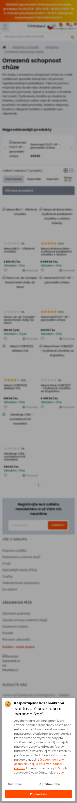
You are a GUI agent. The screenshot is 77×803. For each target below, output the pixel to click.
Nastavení (15, 784)
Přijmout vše (38, 794)
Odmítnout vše (49, 784)
